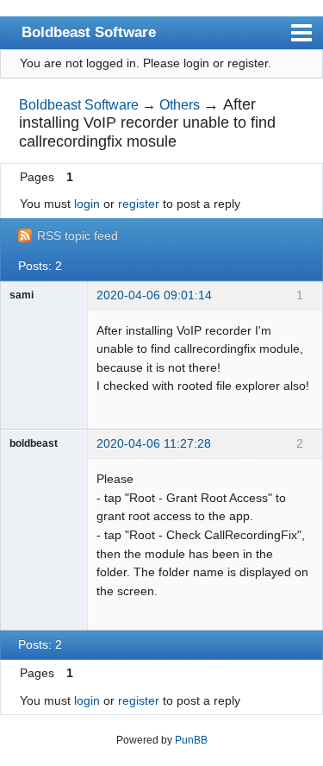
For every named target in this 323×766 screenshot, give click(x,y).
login (87, 203)
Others (179, 104)
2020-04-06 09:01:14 (154, 295)
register (138, 203)
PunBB (191, 740)
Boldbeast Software (89, 32)
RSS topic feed (77, 235)
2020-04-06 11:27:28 (153, 443)
